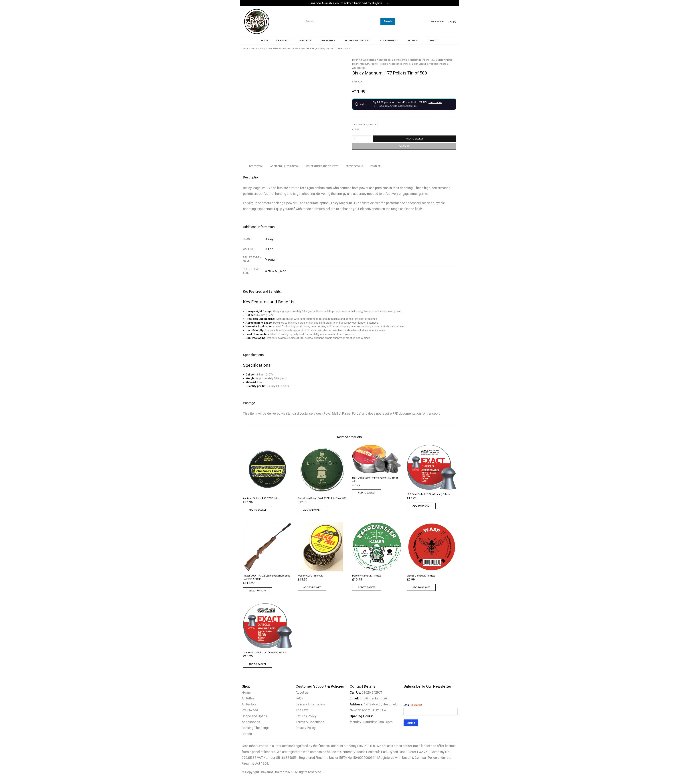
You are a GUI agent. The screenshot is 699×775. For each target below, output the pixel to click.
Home (245, 49)
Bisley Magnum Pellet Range (305, 49)
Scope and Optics (254, 716)
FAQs (299, 698)
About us (302, 692)
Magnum (364, 63)
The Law (302, 710)
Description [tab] (256, 166)
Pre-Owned (250, 710)
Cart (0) (452, 21)
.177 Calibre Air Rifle (441, 59)
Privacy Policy (306, 728)
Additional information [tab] (284, 166)
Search (388, 21)
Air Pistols (249, 704)
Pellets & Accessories (390, 63)
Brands (254, 49)
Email (413, 704)
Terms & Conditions (310, 722)
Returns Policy (306, 716)
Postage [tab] (375, 166)
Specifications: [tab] (355, 166)
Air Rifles (248, 698)
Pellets (425, 59)
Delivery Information (310, 704)
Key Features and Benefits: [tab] (322, 166)
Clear (355, 129)
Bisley (355, 63)
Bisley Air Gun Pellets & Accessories (275, 49)
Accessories (251, 722)
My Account (437, 21)
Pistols (406, 63)
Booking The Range (256, 728)
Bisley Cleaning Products (425, 63)
